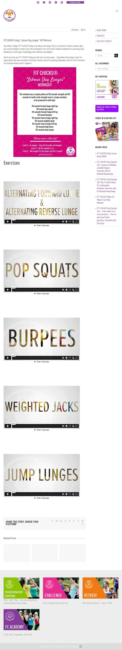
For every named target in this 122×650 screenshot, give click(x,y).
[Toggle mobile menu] (117, 11)
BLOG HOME (101, 30)
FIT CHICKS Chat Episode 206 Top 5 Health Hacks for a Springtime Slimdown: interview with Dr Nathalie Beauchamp (107, 185)
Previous (75, 29)
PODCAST (101, 35)
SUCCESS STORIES (104, 41)
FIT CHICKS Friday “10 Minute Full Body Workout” (105, 199)
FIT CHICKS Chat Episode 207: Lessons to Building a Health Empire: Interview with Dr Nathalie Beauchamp (107, 167)
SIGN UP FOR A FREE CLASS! (106, 108)
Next (83, 29)
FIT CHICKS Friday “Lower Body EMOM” (107, 155)
